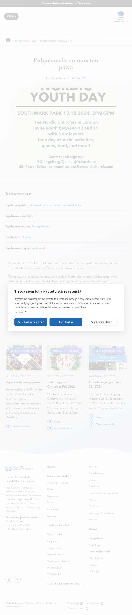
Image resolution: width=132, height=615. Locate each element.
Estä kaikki (66, 322)
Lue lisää (18, 312)
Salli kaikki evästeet (31, 322)
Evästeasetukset (101, 322)
